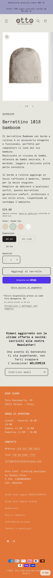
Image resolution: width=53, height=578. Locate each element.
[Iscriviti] (44, 372)
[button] (6, 21)
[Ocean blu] (13, 227)
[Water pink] (21, 227)
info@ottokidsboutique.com (23, 460)
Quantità (7, 253)
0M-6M (9, 239)
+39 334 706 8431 (28, 448)
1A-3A (9, 246)
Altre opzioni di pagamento (26, 287)
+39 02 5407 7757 (23, 454)
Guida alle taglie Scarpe (21, 501)
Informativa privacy (17, 521)
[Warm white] (28, 227)
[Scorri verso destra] (32, 106)
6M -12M (28, 240)
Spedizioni (11, 508)
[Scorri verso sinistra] (20, 106)
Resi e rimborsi (15, 515)
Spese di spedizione (28, 213)
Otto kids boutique (25, 571)
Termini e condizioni (18, 528)
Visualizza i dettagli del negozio (21, 307)
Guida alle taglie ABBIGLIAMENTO (25, 494)
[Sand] (5, 227)
